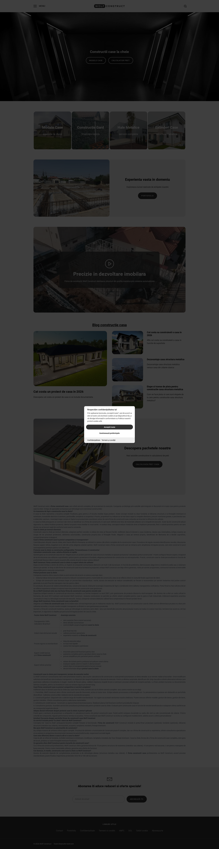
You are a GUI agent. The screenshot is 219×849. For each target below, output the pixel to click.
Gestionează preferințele (109, 433)
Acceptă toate (109, 427)
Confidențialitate (93, 440)
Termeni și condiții (108, 440)
